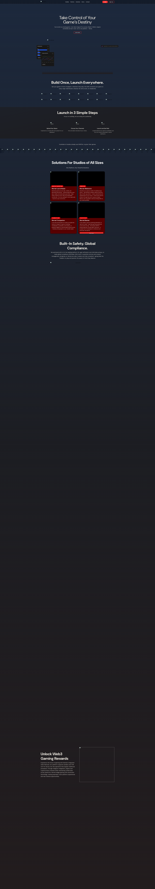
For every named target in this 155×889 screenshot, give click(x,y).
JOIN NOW (77, 32)
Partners (72, 1)
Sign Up (111, 1)
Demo (83, 1)
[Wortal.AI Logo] (43, 2)
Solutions (78, 1)
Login (105, 1)
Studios (67, 1)
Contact (88, 1)
